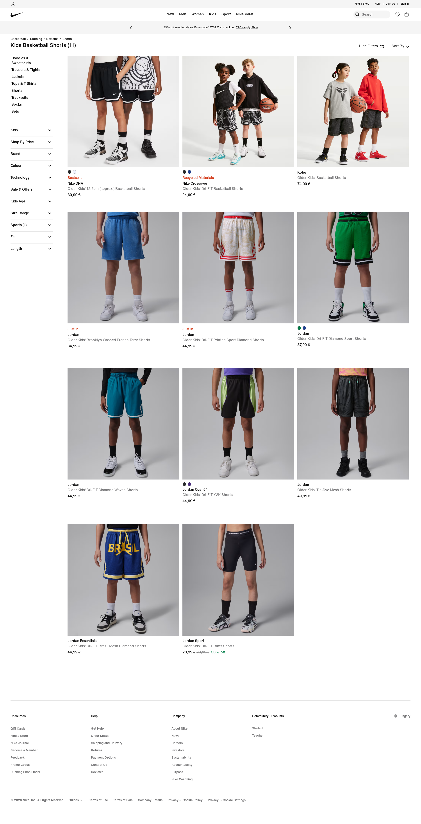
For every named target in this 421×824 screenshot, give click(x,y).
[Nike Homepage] (17, 14)
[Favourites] (398, 14)
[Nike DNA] (123, 111)
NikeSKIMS (245, 14)
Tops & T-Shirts (23, 83)
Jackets (17, 77)
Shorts (67, 39)
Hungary (404, 716)
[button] (32, 130)
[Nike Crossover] (238, 111)
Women (197, 14)
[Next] (290, 27)
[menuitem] (381, 4)
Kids (212, 14)
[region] (28, 157)
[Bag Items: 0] (406, 14)
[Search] (357, 14)
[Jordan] (13, 4)
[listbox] (400, 46)
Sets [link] (15, 111)
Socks (16, 104)
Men (182, 14)
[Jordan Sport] (238, 580)
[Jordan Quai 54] (238, 424)
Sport (226, 14)
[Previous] (130, 27)
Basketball (18, 39)
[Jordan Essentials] (123, 580)
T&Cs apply (243, 27)
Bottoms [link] (52, 39)
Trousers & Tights (25, 70)
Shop (255, 27)
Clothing (36, 39)
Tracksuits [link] (19, 97)
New (170, 14)
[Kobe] (353, 111)
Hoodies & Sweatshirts (21, 60)
